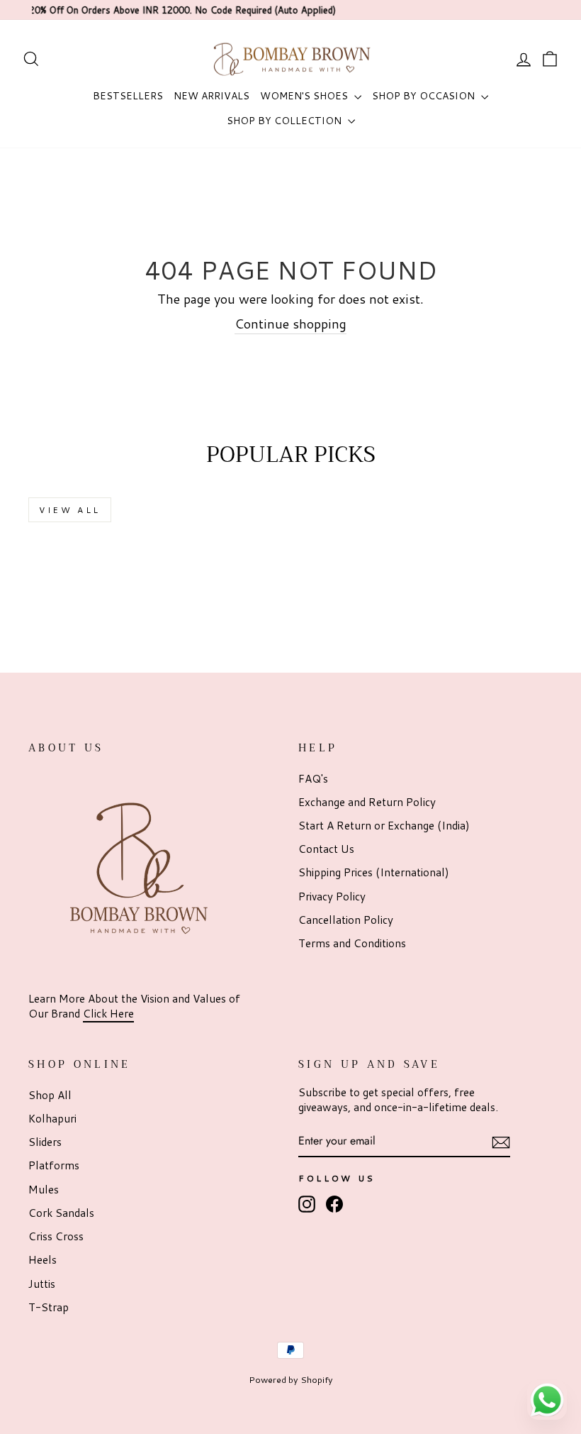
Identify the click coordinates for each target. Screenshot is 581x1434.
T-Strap (48, 1307)
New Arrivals (211, 96)
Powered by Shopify (291, 1379)
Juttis (41, 1283)
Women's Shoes (305, 96)
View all (70, 510)
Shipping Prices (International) (373, 872)
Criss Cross (56, 1236)
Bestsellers (128, 96)
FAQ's (313, 778)
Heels (42, 1259)
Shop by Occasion (425, 96)
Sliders (45, 1141)
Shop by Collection (285, 121)
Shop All (50, 1095)
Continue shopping (290, 324)
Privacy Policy (332, 896)
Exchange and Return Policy (367, 802)
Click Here (108, 1013)
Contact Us (326, 848)
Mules (43, 1189)
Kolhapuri (52, 1118)
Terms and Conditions (352, 943)
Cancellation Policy (345, 919)
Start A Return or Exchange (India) (384, 825)
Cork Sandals (61, 1212)
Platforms (53, 1165)
